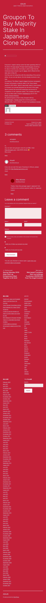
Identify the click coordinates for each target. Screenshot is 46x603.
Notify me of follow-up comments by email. (16, 244)
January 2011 (6, 504)
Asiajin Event (27, 303)
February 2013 (6, 452)
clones (17, 67)
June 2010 (5, 519)
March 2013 (6, 450)
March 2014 (6, 425)
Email (26, 221)
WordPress (16, 597)
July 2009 (5, 542)
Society (26, 357)
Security (26, 348)
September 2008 (7, 562)
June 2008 (5, 569)
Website (7, 229)
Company (26, 313)
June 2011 (5, 494)
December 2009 (7, 531)
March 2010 (6, 525)
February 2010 (6, 527)
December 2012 (7, 457)
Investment (27, 324)
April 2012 (5, 473)
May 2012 (5, 471)
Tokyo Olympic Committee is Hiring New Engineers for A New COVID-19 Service (12, 307)
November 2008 (7, 558)
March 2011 (6, 500)
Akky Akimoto (20, 179)
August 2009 (6, 540)
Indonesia (26, 322)
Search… (26, 382)
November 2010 (7, 508)
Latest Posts (12, 105)
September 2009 (7, 537)
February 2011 (6, 502)
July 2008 (5, 567)
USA (25, 367)
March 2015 (6, 409)
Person (26, 346)
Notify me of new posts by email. (13, 250)
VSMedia (26, 373)
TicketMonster (9, 100)
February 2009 (6, 552)
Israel (25, 328)
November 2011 (7, 483)
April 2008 (5, 573)
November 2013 (7, 434)
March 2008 (6, 575)
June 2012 (5, 469)
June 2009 (5, 544)
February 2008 (6, 577)
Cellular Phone (28, 305)
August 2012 (6, 465)
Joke (25, 334)
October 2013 (6, 436)
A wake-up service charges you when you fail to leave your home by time (11, 313)
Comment (8, 206)
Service (26, 351)
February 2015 (6, 411)
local (13, 67)
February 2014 (6, 427)
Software (26, 359)
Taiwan (26, 361)
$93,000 (7, 102)
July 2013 (5, 442)
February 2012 (6, 477)
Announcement (28, 301)
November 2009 (7, 533)
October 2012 (6, 461)
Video (25, 369)
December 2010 (7, 506)
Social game (27, 355)
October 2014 (6, 419)
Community (27, 311)
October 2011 (6, 486)
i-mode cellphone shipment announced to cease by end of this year (12, 326)
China (25, 309)
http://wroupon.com (10, 150)
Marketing (26, 340)
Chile (25, 307)
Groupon (30, 67)
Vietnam (26, 371)
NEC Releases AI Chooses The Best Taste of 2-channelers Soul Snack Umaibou (12, 319)
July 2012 (5, 467)
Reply (6, 155)
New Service (27, 342)
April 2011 (5, 498)
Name (7, 221)
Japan (40, 122)
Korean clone (18, 100)
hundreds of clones (35, 102)
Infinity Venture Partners (12, 95)
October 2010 (6, 511)
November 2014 (7, 417)
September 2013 (7, 438)
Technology (27, 363)
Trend (25, 365)
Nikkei (30, 125)
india (25, 319)
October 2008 (6, 560)
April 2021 (5, 386)
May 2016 (5, 390)
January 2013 (6, 454)
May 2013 (5, 446)
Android (26, 299)
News (25, 344)
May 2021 (5, 384)
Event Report (27, 317)
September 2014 (7, 421)
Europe (26, 315)
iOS (25, 326)
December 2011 (7, 481)
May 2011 (5, 496)
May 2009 (5, 546)
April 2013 (5, 448)
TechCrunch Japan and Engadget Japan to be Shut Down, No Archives (11, 301)
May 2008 (5, 571)
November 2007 (7, 583)
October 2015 (6, 398)
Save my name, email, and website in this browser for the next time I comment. (22, 237)
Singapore (26, 353)
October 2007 (6, 585)
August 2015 (6, 403)
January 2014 (6, 430)
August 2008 (6, 564)
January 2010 (6, 529)
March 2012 (6, 475)
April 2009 (5, 548)
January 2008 (6, 579)
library (25, 338)
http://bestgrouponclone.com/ (19, 169)
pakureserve (35, 125)
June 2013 (5, 444)
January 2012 (6, 479)
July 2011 (5, 492)
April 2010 (5, 523)
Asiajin (23, 4)
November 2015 (7, 396)
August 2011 (6, 490)
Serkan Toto (9, 123)
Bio (7, 105)
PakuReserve (26, 93)
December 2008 (7, 556)
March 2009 (6, 550)
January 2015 (6, 413)
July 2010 (5, 517)
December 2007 (7, 581)
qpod (40, 125)
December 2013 (7, 432)
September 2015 (7, 401)
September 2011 (7, 488)
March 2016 (6, 392)
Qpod (25, 71)
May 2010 (5, 521)
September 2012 (7, 463)
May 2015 (5, 405)
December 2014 (7, 415)
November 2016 (7, 388)
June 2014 (5, 423)
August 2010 (6, 515)
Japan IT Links (28, 332)
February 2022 (6, 382)
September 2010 (7, 513)
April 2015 (5, 407)
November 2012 (7, 459)
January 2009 (6, 554)
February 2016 (6, 394)
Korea (25, 336)
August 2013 (6, 440)
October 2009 (6, 535)
